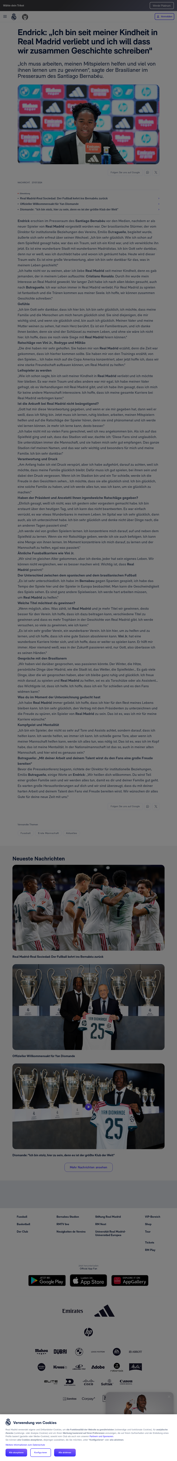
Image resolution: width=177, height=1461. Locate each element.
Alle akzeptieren (16, 1452)
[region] (88, 1437)
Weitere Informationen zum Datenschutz (25, 1445)
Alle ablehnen (65, 1452)
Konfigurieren (40, 1452)
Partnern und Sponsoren (101, 1436)
